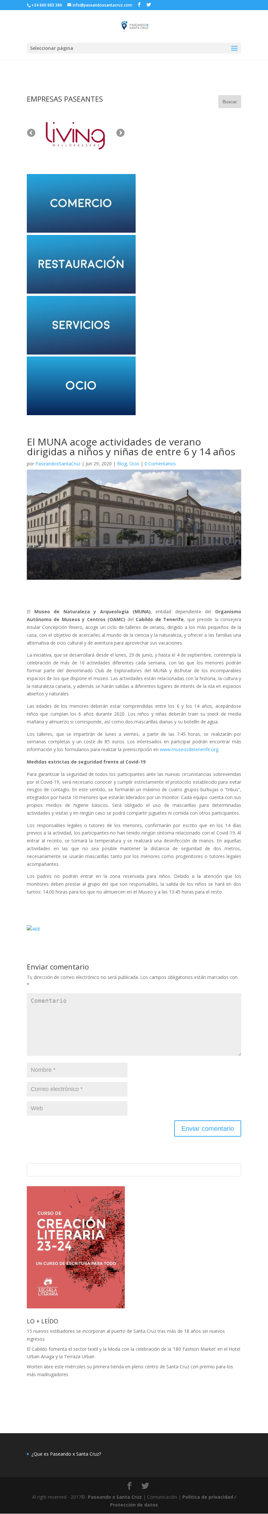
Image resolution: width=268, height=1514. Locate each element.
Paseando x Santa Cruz (115, 1497)
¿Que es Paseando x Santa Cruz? (66, 1454)
